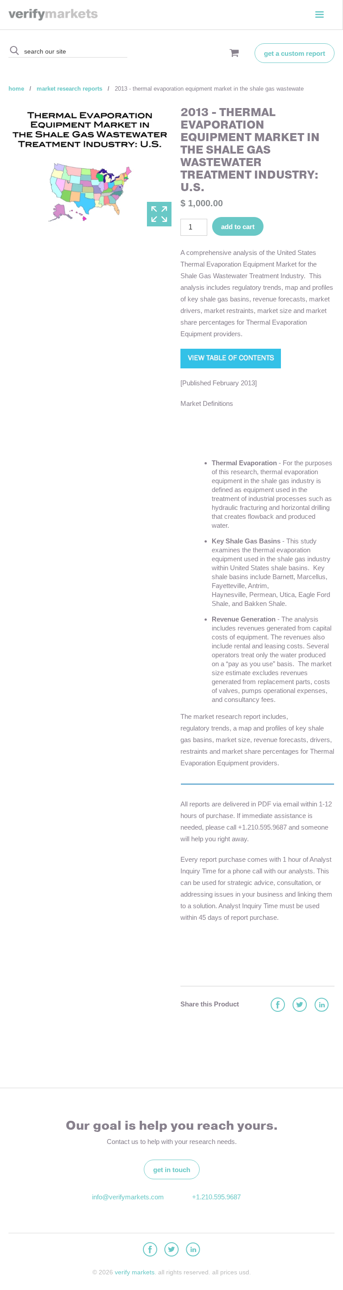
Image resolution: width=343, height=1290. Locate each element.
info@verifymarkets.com (127, 1197)
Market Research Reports (69, 88)
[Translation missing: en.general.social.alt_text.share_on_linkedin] (321, 1006)
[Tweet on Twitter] (299, 1006)
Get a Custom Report (294, 53)
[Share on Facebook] (277, 1006)
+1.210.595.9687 (216, 1197)
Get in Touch (171, 1169)
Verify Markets (135, 1272)
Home (16, 88)
